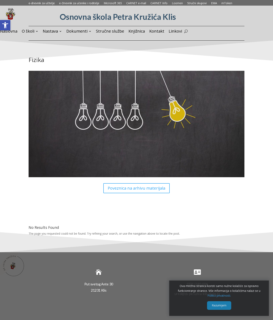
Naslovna (8, 32)
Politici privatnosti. (219, 295)
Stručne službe (110, 32)
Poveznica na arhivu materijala (136, 188)
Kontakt (156, 32)
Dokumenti (77, 32)
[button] (5, 25)
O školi (28, 32)
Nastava (50, 32)
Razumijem (219, 305)
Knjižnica (137, 32)
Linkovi (175, 32)
